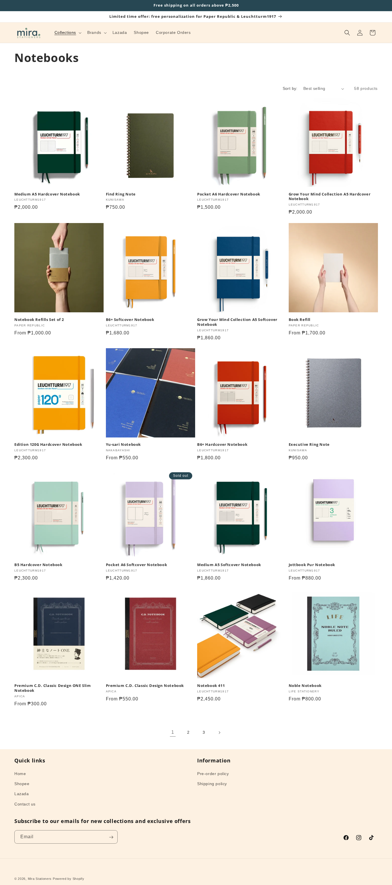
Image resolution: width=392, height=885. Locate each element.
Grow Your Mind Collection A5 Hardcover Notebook (330, 197)
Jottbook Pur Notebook (312, 565)
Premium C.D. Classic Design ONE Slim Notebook (52, 688)
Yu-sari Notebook (123, 444)
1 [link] (172, 732)
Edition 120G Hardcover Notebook (48, 444)
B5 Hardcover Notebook (38, 565)
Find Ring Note (121, 194)
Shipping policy (212, 784)
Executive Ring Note (309, 444)
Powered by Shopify (68, 878)
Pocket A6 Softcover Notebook (136, 565)
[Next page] (219, 732)
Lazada (21, 794)
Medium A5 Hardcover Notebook (47, 194)
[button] (67, 32)
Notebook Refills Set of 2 (39, 319)
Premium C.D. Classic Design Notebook (145, 685)
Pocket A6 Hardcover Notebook (228, 194)
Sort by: (290, 88)
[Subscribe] (111, 837)
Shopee (22, 784)
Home (20, 773)
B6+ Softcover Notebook (130, 319)
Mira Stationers (40, 878)
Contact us (25, 804)
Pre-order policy (213, 773)
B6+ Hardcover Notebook (222, 444)
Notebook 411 (211, 685)
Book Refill (300, 319)
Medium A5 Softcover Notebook (229, 565)
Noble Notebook (305, 685)
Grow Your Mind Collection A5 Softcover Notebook (237, 322)
